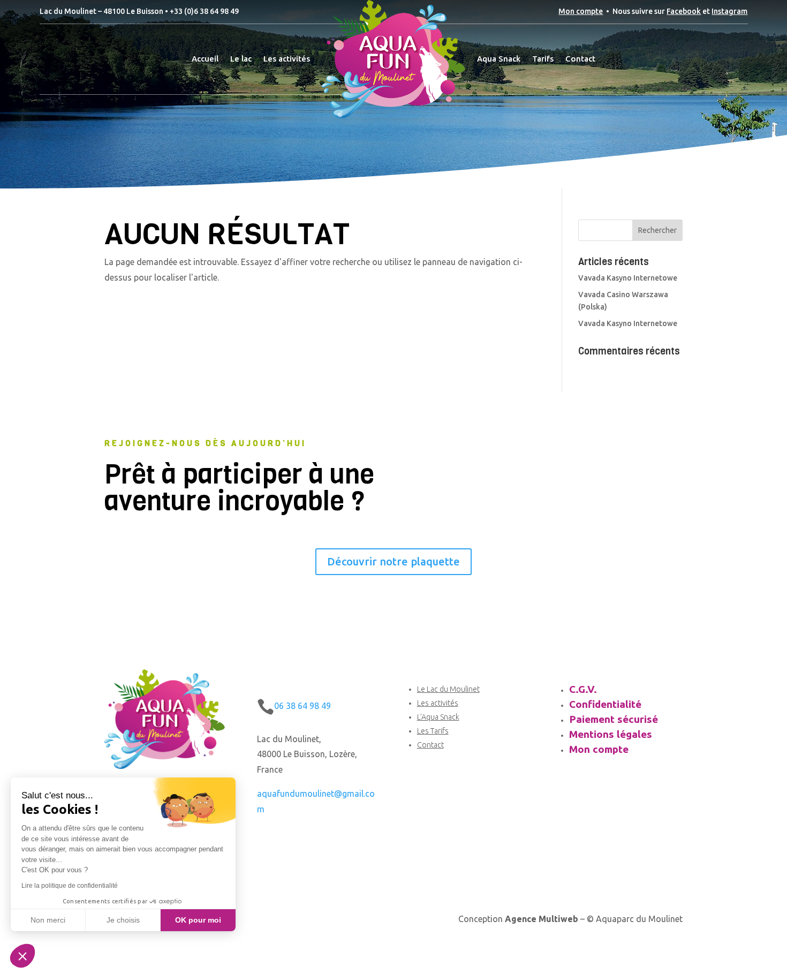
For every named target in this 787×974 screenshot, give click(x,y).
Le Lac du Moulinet (448, 689)
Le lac (241, 58)
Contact (580, 58)
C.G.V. (583, 689)
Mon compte (580, 11)
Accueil (205, 58)
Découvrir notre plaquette (393, 561)
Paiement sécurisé (613, 719)
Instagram (729, 11)
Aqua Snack (498, 58)
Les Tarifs (433, 731)
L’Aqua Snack (438, 717)
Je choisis (123, 920)
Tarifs (543, 58)
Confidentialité (605, 704)
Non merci (48, 920)
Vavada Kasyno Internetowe (627, 278)
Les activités (286, 58)
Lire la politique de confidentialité (69, 885)
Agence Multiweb (541, 919)
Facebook (684, 11)
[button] (22, 956)
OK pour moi (198, 920)
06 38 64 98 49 (302, 706)
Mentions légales (610, 734)
